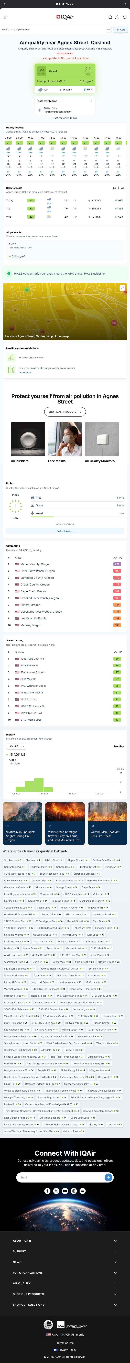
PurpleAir (72, 117)
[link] (110, 17)
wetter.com (69, 524)
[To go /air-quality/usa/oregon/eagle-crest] (65, 591)
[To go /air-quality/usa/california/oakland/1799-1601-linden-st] (65, 706)
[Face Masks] (65, 439)
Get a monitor (25, 372)
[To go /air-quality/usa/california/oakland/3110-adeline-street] (65, 719)
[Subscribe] (108, 1177)
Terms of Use (65, 1343)
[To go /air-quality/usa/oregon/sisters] (65, 604)
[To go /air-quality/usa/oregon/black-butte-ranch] (65, 571)
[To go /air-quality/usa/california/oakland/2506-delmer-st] (65, 665)
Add (122, 29)
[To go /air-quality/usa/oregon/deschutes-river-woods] (65, 611)
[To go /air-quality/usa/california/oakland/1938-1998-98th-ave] (65, 658)
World (4, 29)
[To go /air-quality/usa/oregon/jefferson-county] (65, 577)
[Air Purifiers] (28, 439)
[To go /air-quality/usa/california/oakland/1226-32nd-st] (65, 699)
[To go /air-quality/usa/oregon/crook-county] (65, 584)
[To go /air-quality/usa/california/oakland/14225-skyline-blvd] (65, 713)
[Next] (125, 4)
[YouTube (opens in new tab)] (65, 1191)
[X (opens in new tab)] (56, 1191)
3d (114, 187)
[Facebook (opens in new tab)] (47, 1191)
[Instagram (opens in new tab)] (74, 1191)
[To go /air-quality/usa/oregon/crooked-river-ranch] (65, 598)
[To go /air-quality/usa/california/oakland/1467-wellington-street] (65, 685)
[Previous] (4, 4)
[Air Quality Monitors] (102, 439)
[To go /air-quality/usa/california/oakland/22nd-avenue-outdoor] (65, 672)
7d (122, 187)
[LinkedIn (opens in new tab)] (83, 1191)
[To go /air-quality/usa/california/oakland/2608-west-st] (65, 679)
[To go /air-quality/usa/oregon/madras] (65, 625)
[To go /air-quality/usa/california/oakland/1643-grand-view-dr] (65, 692)
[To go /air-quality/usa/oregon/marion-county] (65, 564)
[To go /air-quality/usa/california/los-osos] (65, 618)
